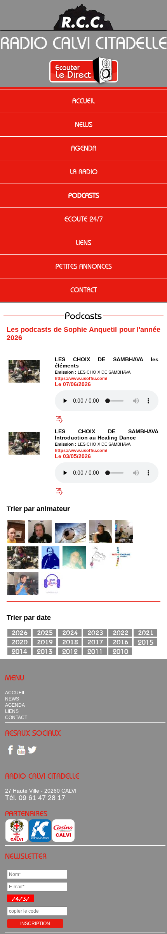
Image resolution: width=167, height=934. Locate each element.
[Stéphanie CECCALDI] (97, 568)
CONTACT (83, 290)
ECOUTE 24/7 (83, 219)
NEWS (83, 124)
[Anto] (50, 568)
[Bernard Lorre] (124, 542)
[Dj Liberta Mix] (23, 594)
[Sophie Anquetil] (23, 568)
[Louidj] (74, 568)
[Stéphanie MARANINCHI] (121, 568)
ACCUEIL (83, 101)
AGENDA (83, 148)
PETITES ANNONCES (84, 266)
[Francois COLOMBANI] (16, 542)
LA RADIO (83, 172)
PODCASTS (83, 195)
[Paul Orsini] (100, 542)
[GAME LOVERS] (52, 594)
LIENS (83, 243)
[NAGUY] (40, 542)
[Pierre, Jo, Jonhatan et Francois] (70, 542)
